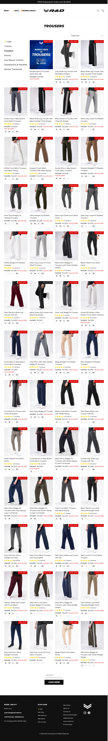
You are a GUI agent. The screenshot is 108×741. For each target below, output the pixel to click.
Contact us (66, 711)
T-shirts (8, 46)
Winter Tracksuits (13, 69)
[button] (59, 76)
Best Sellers (41, 718)
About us (66, 708)
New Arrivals (42, 722)
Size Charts (66, 705)
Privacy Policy (67, 724)
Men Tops (41, 712)
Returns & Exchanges (70, 715)
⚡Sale (15, 11)
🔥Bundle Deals (28, 11)
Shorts (7, 55)
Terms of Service (68, 721)
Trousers (8, 51)
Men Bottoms (42, 715)
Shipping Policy (68, 718)
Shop (6, 11)
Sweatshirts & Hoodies (15, 64)
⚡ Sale (7, 41)
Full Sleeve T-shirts (13, 60)
